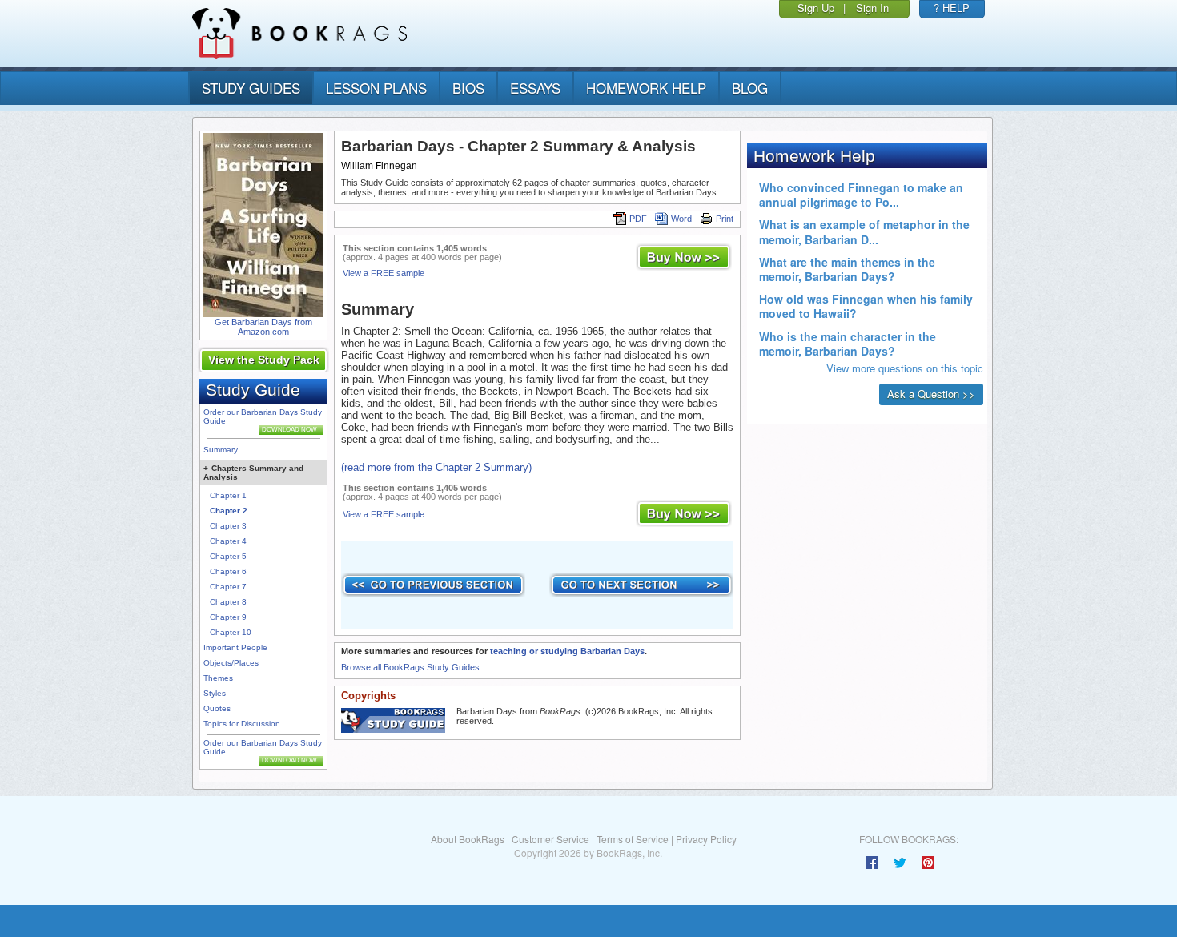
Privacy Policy (706, 839)
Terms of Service (633, 839)
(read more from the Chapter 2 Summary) (436, 467)
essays (535, 88)
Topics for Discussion (241, 723)
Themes (218, 678)
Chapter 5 (228, 556)
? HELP (952, 7)
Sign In (872, 7)
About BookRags (467, 839)
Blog (750, 88)
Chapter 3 (228, 525)
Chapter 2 (228, 510)
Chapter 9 (228, 617)
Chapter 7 (228, 586)
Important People (235, 647)
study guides (251, 88)
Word (681, 218)
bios (468, 88)
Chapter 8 (228, 601)
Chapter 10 (230, 632)
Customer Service (550, 839)
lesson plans (376, 88)
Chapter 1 (228, 495)
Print (724, 218)
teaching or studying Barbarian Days (567, 651)
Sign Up (815, 7)
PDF (638, 218)
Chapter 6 (228, 571)
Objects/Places (231, 662)
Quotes (217, 708)
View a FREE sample (383, 273)
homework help (646, 88)
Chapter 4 (228, 541)
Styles (214, 693)
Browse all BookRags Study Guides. (411, 667)
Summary (220, 449)
